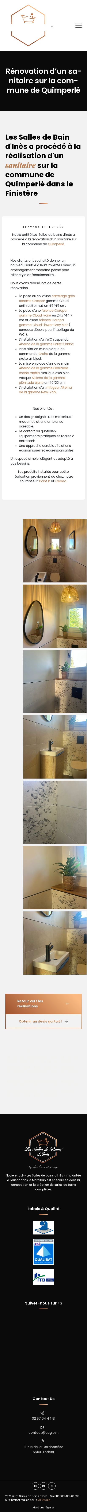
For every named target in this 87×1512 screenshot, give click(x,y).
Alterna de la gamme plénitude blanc (42, 380)
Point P (44, 481)
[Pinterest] (43, 1486)
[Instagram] (52, 1486)
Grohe (43, 354)
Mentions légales (43, 1507)
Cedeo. (61, 481)
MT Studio (44, 1500)
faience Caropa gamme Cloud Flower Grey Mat (43, 322)
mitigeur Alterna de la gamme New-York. (45, 390)
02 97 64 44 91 (43, 1418)
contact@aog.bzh (43, 1432)
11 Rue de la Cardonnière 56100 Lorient (43, 1449)
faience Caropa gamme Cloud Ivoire (43, 313)
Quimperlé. (56, 244)
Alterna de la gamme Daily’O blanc (46, 344)
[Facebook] (35, 1486)
